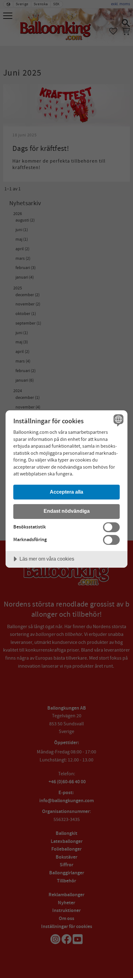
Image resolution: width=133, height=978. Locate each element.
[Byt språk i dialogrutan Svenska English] (117, 420)
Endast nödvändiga (67, 511)
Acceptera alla (66, 492)
